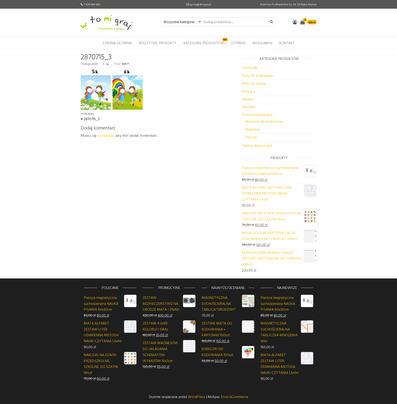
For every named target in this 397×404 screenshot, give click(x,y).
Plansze (251, 137)
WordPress (196, 396)
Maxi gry (248, 91)
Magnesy (252, 129)
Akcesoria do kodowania (264, 121)
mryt (125, 64)
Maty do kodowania (257, 75)
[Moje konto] (295, 22)
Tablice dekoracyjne (257, 145)
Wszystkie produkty (157, 43)
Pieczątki (248, 106)
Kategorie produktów (205, 42)
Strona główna (117, 43)
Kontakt (287, 43)
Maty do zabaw (254, 83)
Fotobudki (250, 67)
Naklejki (248, 99)
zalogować (105, 135)
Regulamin (262, 43)
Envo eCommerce (234, 396)
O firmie (238, 43)
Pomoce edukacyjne (257, 114)
